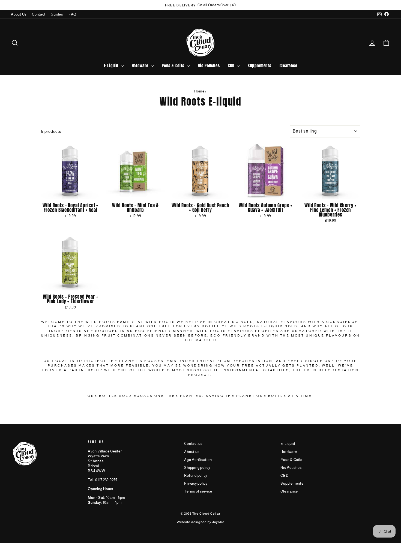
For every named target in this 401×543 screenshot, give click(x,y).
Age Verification (198, 460)
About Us (18, 14)
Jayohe (218, 522)
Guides (57, 14)
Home (199, 91)
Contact (38, 14)
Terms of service (198, 491)
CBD (231, 65)
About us (191, 452)
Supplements (259, 65)
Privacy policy (196, 483)
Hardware (141, 65)
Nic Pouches (209, 65)
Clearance (288, 65)
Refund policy (195, 475)
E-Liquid (111, 65)
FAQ (72, 14)
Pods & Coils (173, 65)
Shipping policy (197, 468)
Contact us (193, 444)
